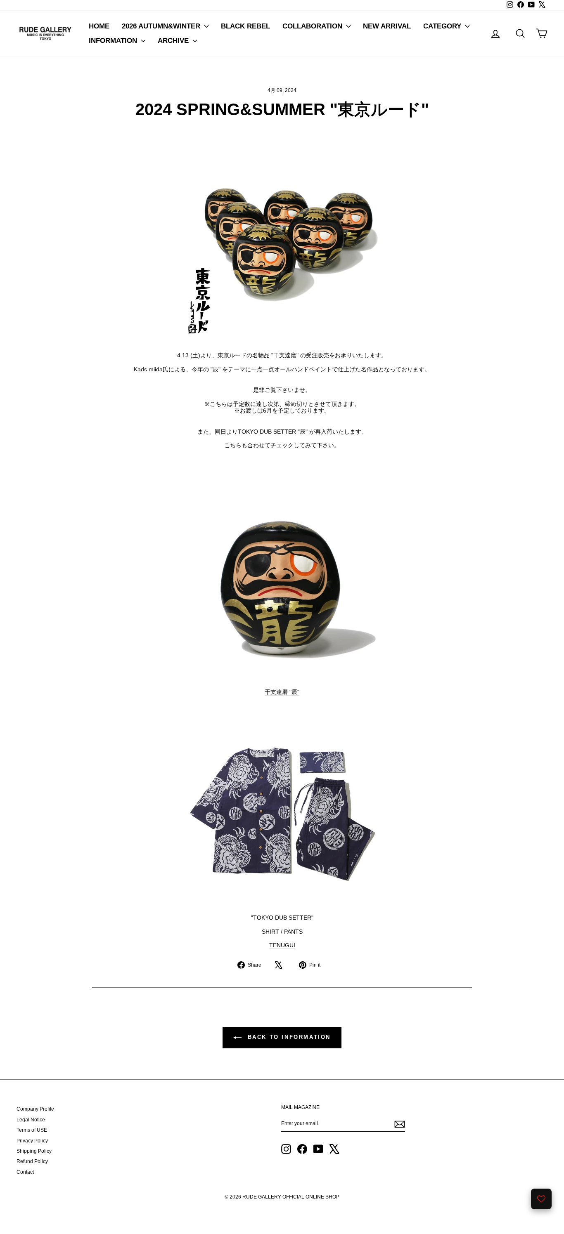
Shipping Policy (34, 1151)
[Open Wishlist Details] (541, 1199)
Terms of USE (32, 1130)
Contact (25, 1172)
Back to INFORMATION (288, 1037)
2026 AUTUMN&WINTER (162, 26)
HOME (99, 26)
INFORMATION (114, 41)
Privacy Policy (32, 1141)
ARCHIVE (174, 41)
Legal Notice (31, 1120)
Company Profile (35, 1109)
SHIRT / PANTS (282, 931)
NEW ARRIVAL (387, 26)
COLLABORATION (313, 26)
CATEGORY (443, 26)
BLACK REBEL (245, 26)
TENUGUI (282, 945)
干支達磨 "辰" (282, 692)
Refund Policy (32, 1161)
